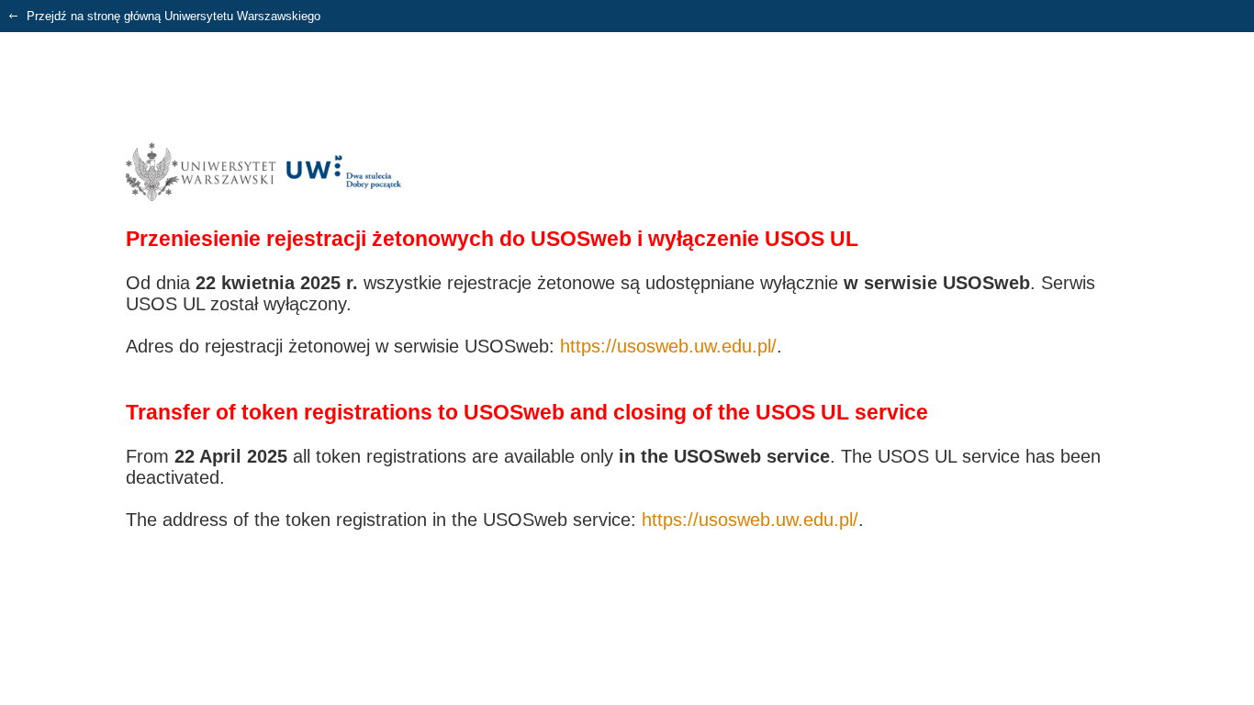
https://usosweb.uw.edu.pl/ (668, 346)
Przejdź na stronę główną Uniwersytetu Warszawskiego (171, 16)
